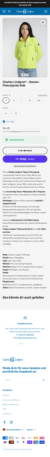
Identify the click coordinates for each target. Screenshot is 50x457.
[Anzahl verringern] (6, 113)
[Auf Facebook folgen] (4, 422)
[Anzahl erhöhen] (16, 113)
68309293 (30, 334)
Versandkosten (14, 131)
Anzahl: (6, 108)
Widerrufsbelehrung (10, 404)
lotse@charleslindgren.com (26, 337)
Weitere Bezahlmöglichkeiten (25, 166)
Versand (6, 395)
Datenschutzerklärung (11, 400)
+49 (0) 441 (22, 334)
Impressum (7, 413)
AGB (4, 409)
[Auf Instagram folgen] (11, 422)
